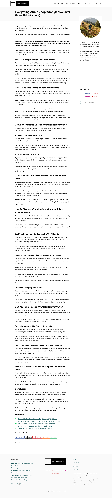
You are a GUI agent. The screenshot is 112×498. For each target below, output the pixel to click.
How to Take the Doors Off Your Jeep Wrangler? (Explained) (37, 419)
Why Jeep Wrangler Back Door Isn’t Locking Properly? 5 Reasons (39, 421)
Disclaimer (23, 484)
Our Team (75, 466)
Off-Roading (17, 442)
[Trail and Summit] (24, 3)
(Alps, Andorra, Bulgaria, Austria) (22, 480)
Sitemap (75, 469)
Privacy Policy (15, 484)
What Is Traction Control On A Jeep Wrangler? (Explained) (36, 423)
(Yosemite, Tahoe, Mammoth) (22, 463)
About (74, 459)
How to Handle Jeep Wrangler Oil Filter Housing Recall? (35, 426)
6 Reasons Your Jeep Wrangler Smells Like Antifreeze (35, 428)
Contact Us (76, 462)
